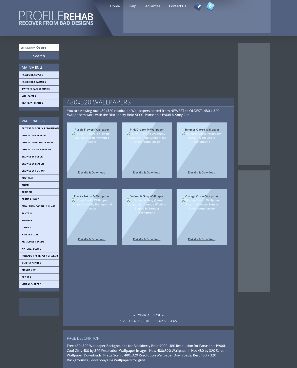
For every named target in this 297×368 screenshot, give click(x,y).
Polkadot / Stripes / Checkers (40, 255)
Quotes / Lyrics (31, 263)
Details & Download (91, 172)
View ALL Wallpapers (34, 135)
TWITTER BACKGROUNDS (36, 89)
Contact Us (177, 6)
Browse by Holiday (33, 170)
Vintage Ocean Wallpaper (202, 196)
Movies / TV (29, 270)
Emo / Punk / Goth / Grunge (38, 206)
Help (132, 6)
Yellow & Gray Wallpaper (146, 196)
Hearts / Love (30, 234)
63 (165, 321)
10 (147, 321)
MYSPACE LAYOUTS (32, 103)
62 (161, 321)
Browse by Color (32, 156)
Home (115, 6)
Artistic (27, 192)
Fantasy (27, 213)
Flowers (27, 220)
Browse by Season (33, 163)
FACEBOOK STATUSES (34, 82)
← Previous (141, 315)
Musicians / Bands (33, 241)
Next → (158, 315)
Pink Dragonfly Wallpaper (147, 129)
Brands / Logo (30, 199)
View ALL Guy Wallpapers (37, 149)
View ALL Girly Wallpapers (37, 142)
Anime (25, 185)
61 (156, 321)
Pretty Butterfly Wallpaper (92, 196)
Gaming (26, 227)
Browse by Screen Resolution (40, 128)
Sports (26, 277)
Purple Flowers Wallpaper (92, 129)
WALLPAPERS (29, 96)
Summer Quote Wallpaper (201, 129)
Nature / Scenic (31, 248)
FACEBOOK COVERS (32, 74)
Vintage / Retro (31, 284)
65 (175, 321)
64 (170, 321)
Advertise (152, 6)
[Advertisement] (37, 307)
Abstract (28, 178)
